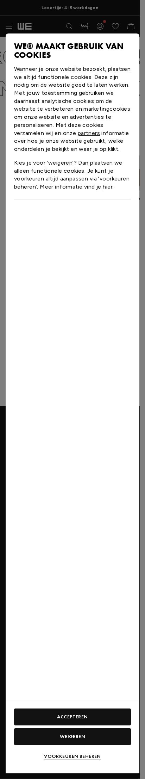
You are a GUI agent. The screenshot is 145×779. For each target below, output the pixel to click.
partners (89, 133)
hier (108, 186)
